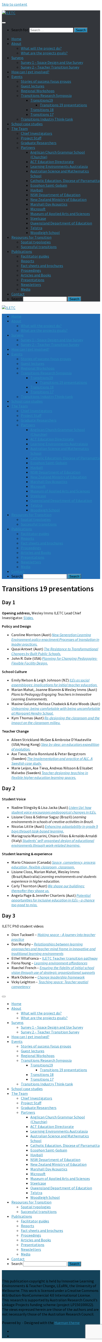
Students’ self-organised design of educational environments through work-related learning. (52, 843)
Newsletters (31, 284)
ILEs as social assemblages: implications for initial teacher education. (54, 682)
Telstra (36, 227)
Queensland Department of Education (61, 223)
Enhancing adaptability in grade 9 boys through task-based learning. (54, 828)
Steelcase (38, 218)
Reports (27, 261)
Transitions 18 (42, 109)
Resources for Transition (31, 237)
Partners (28, 147)
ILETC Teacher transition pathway (69, 958)
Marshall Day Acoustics (48, 204)
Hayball (36, 190)
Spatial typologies (36, 242)
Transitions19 (41, 100)
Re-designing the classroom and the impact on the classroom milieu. (55, 720)
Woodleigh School (45, 232)
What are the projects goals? (44, 53)
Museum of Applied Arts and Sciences (60, 213)
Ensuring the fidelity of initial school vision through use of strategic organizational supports (53, 970)
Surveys (17, 57)
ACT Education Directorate (52, 161)
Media (25, 289)
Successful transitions (39, 246)
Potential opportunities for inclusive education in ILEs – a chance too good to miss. (53, 900)
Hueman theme (67, 1322)
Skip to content (14, 4)
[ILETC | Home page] (8, 12)
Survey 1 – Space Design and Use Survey (52, 62)
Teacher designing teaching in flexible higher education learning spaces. (49, 775)
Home (16, 38)
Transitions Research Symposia (46, 95)
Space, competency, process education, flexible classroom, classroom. (53, 864)
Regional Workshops (38, 90)
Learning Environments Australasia (59, 166)
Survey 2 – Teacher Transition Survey (50, 67)
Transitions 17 (42, 114)
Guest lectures (32, 86)
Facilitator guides (35, 256)
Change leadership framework (61, 977)
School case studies (27, 123)
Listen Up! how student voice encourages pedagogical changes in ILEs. (53, 810)
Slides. (28, 617)
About (16, 43)
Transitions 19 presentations (63, 105)
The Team (19, 128)
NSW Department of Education (55, 194)
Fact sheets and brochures (42, 265)
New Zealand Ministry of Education (58, 199)
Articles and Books (36, 275)
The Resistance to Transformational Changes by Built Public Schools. (54, 651)
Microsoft (38, 209)
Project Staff (31, 138)
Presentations (32, 279)
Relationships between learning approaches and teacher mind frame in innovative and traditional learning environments (53, 949)
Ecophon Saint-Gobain (48, 185)
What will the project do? (41, 48)
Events (17, 76)
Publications (21, 251)
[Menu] (4, 22)
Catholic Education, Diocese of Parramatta (65, 180)
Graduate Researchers (38, 142)
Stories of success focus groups (46, 81)
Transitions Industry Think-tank (47, 119)
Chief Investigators (36, 133)
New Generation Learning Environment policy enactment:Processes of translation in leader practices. (55, 639)
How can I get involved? (30, 71)
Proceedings (31, 270)
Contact (18, 294)
